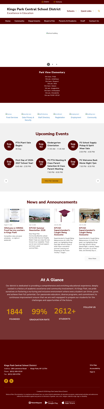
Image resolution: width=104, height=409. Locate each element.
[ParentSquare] (35, 384)
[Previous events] (6, 162)
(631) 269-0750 (14, 355)
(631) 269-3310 (16, 353)
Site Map (93, 347)
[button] (72, 11)
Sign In (92, 353)
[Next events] (98, 162)
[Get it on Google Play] (51, 384)
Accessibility (95, 350)
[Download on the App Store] (68, 384)
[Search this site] (99, 11)
